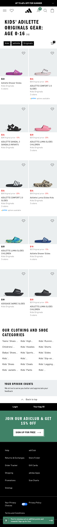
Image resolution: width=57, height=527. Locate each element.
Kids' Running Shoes (46, 341)
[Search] (45, 10)
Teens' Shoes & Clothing (10, 341)
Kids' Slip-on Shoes (45, 358)
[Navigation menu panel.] (4, 10)
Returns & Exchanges (14, 458)
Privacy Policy (35, 503)
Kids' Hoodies (27, 347)
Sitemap (8, 488)
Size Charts (34, 480)
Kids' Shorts (45, 347)
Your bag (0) (39, 407)
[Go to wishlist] (11, 10)
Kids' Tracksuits (44, 370)
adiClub (32, 450)
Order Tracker (11, 465)
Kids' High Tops (26, 341)
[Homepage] (28, 11)
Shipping (9, 473)
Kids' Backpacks (8, 358)
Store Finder (34, 458)
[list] (24, 43)
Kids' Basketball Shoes (26, 358)
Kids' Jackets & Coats (10, 370)
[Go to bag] (52, 10)
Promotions (10, 480)
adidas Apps (34, 473)
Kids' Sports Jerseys (27, 353)
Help (7, 450)
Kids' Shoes (8, 364)
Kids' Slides (45, 353)
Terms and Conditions (15, 513)
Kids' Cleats (27, 364)
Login (15, 407)
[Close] (6, 520)
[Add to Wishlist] (23, 53)
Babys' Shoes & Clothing (9, 353)
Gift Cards (33, 465)
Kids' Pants (26, 370)
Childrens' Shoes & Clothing (7, 347)
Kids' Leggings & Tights (46, 364)
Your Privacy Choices (10, 504)
